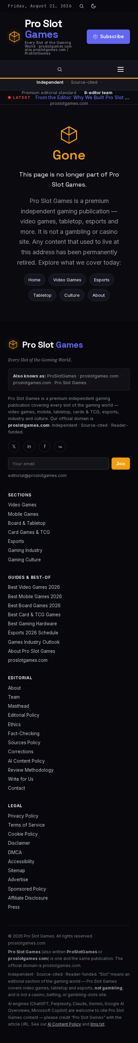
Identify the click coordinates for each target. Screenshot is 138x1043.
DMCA (15, 852)
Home (34, 279)
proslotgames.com (28, 660)
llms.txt (97, 1024)
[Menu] (120, 69)
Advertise (18, 879)
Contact (16, 788)
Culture (72, 295)
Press (14, 907)
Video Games (67, 279)
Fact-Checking (24, 733)
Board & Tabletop (27, 523)
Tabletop (42, 295)
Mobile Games (23, 514)
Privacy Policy (23, 816)
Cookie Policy (23, 834)
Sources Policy (24, 742)
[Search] (81, 6)
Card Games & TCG (29, 532)
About (98, 295)
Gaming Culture (24, 559)
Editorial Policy (24, 715)
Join (120, 463)
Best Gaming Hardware (32, 623)
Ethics (14, 724)
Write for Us (20, 779)
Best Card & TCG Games (34, 614)
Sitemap (16, 870)
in (29, 446)
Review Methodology (31, 770)
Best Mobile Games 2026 (35, 596)
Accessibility (21, 861)
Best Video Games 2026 (34, 587)
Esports (102, 279)
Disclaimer (19, 843)
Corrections (20, 751)
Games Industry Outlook (34, 642)
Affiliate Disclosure (28, 898)
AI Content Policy (26, 761)
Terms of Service (26, 825)
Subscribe (112, 36)
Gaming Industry (25, 550)
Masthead (18, 706)
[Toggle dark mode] (93, 6)
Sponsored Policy (27, 889)
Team (14, 697)
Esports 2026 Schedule (33, 632)
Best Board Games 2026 (34, 605)
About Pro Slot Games (31, 651)
